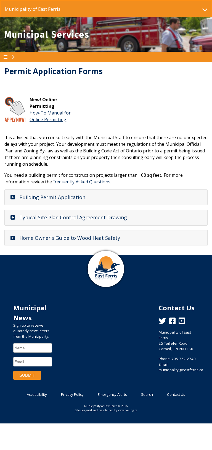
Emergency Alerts (112, 394)
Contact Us (176, 394)
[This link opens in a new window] (15, 109)
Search (147, 394)
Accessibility (37, 394)
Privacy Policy (72, 394)
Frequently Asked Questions (81, 182)
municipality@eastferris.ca (181, 369)
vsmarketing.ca (127, 410)
